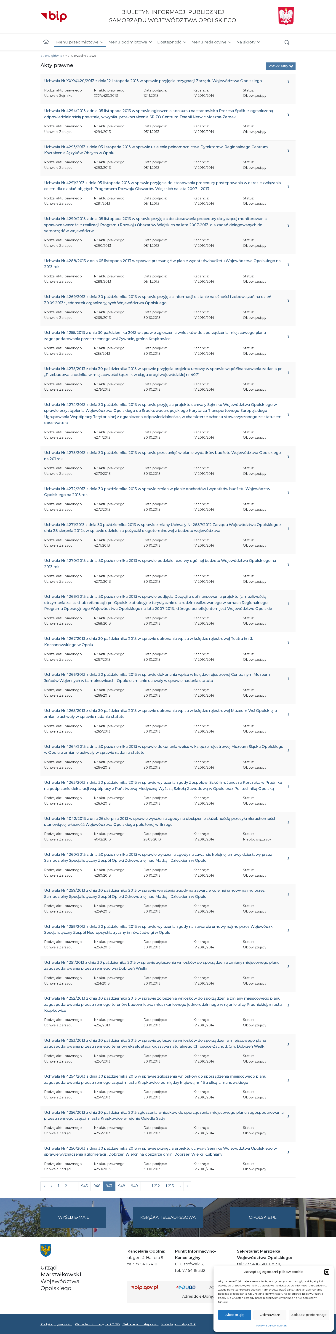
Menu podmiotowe (128, 42)
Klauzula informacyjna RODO (97, 1324)
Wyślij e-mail (82, 1221)
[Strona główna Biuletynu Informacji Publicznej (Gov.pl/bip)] (150, 1287)
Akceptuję (234, 1315)
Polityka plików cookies (271, 1325)
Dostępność (169, 42)
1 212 (156, 1186)
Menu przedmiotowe (77, 42)
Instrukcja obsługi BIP (178, 1324)
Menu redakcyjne (209, 42)
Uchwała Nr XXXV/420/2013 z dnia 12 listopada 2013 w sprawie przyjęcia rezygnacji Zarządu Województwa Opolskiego (153, 81)
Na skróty (246, 42)
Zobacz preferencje (309, 1315)
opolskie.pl (262, 1217)
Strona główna (51, 55)
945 (84, 1186)
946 (96, 1186)
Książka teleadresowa (168, 1217)
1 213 (170, 1186)
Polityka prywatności (56, 1324)
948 (121, 1186)
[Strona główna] (46, 42)
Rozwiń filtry (278, 66)
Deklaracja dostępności (140, 1324)
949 (134, 1186)
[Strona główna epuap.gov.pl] (191, 1287)
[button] (327, 1272)
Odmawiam (270, 1315)
